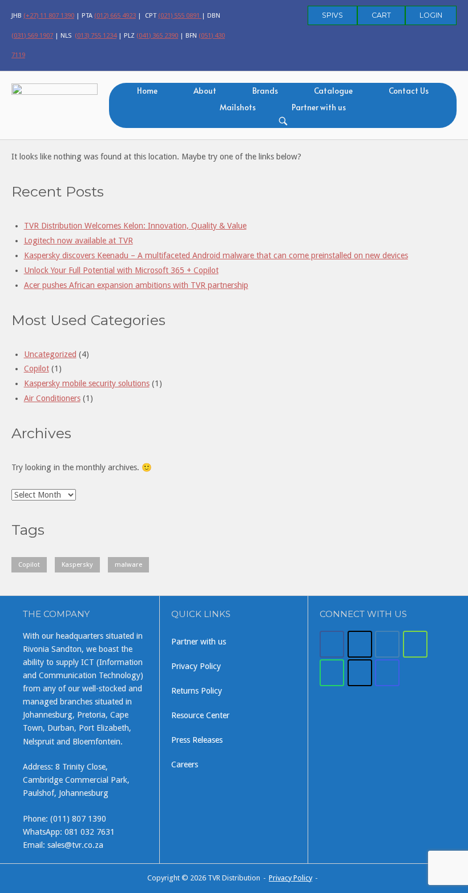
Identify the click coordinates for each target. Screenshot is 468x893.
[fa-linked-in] (415, 644)
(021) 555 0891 (179, 15)
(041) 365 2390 (157, 35)
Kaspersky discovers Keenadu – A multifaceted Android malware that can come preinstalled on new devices (216, 255)
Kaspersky (77, 564)
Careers (184, 764)
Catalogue (333, 90)
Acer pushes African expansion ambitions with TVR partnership (136, 285)
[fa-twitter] (360, 644)
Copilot (36, 368)
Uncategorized (50, 354)
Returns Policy (196, 690)
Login (430, 15)
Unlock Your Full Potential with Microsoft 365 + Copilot (121, 270)
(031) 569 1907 (32, 35)
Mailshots (238, 107)
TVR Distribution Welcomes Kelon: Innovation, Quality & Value (135, 225)
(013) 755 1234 (95, 35)
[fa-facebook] (332, 644)
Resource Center (200, 715)
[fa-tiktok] (360, 672)
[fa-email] (387, 644)
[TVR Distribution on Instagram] (387, 672)
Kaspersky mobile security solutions (87, 383)
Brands (265, 90)
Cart (381, 15)
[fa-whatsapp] (332, 672)
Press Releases (197, 739)
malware (128, 564)
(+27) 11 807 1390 (48, 15)
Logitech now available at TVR (78, 240)
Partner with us (319, 107)
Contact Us (409, 90)
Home (147, 90)
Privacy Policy (196, 666)
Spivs (332, 15)
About (204, 90)
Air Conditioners (52, 398)
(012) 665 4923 (115, 15)
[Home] (54, 104)
